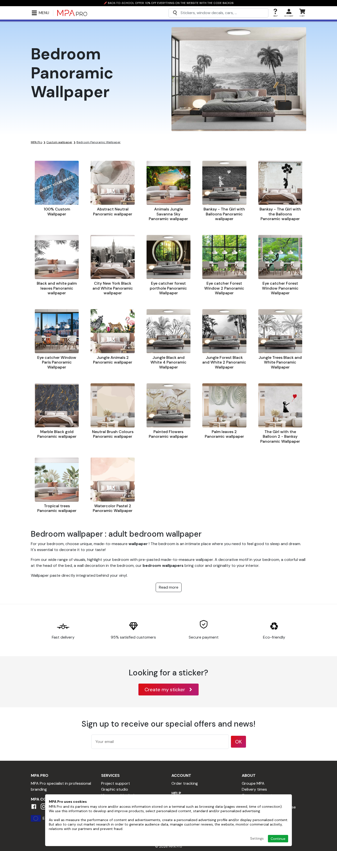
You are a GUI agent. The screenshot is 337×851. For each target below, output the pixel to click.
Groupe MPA (253, 783)
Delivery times (254, 789)
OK (238, 741)
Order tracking (184, 783)
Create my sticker (165, 689)
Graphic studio (114, 789)
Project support (115, 783)
